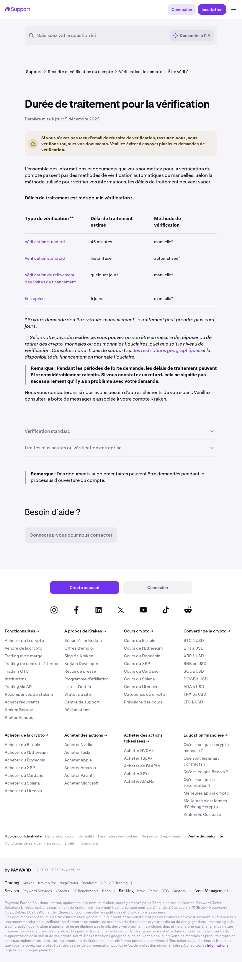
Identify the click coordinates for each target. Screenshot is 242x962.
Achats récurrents (22, 702)
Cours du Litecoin (140, 686)
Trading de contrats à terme (31, 663)
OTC (165, 891)
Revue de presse (80, 671)
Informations (88, 843)
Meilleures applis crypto (206, 793)
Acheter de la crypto (24, 640)
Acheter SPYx (137, 773)
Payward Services (37, 891)
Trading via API (18, 686)
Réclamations (77, 709)
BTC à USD (194, 640)
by (18, 870)
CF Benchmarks (86, 891)
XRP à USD (194, 655)
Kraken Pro (47, 883)
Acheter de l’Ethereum (26, 752)
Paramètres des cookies (118, 836)
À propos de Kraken (85, 631)
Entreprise (35, 298)
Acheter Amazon (80, 767)
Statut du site (77, 694)
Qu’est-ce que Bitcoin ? (206, 771)
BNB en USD (195, 663)
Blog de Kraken (78, 655)
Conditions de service (23, 843)
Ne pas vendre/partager (160, 836)
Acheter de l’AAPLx (142, 766)
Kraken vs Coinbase (202, 814)
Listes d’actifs (77, 686)
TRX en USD (195, 694)
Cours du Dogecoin (142, 655)
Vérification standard (45, 241)
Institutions (16, 679)
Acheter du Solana (22, 783)
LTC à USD (193, 702)
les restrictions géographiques (167, 350)
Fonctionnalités (22, 631)
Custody (179, 891)
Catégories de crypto (144, 694)
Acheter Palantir (79, 775)
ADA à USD (194, 686)
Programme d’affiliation (86, 679)
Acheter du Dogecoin (25, 760)
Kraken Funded (19, 717)
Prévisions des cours (143, 702)
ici (73, 912)
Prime (153, 891)
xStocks (62, 891)
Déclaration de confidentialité (69, 836)
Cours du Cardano (141, 671)
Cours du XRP (137, 663)
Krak (141, 891)
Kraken (29, 883)
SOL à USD (194, 671)
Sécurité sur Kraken (83, 640)
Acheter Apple (78, 760)
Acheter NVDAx (139, 750)
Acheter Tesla (77, 752)
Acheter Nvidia (78, 744)
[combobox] (101, 35)
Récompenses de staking (29, 694)
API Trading (118, 883)
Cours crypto (138, 631)
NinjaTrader (69, 883)
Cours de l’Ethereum (143, 648)
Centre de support (82, 702)
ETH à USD (194, 648)
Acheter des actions (85, 735)
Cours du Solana (139, 679)
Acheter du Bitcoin (22, 744)
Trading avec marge (23, 655)
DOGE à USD (196, 679)
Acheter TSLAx (138, 758)
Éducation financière (206, 735)
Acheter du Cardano (24, 775)
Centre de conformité (205, 836)
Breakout (89, 883)
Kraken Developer (81, 663)
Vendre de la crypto (23, 648)
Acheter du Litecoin (23, 790)
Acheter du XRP (20, 767)
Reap (106, 891)
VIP (103, 883)
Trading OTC (17, 671)
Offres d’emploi (79, 648)
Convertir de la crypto (207, 631)
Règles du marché (59, 843)
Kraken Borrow (19, 709)
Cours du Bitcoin (139, 640)
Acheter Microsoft (81, 783)
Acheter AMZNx (139, 781)
